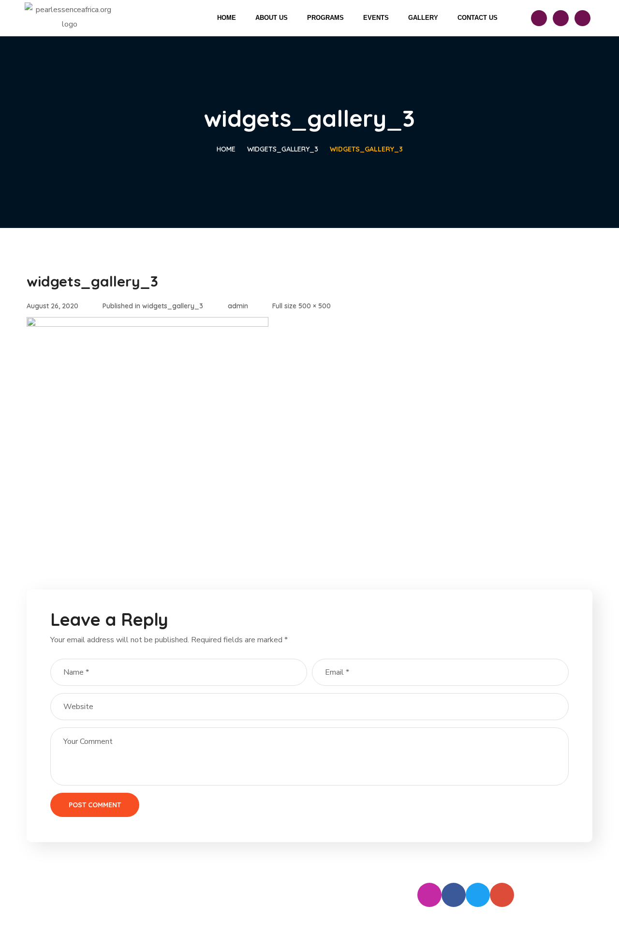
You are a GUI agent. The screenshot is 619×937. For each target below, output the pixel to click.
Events (376, 17)
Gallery (423, 17)
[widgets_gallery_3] (147, 324)
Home (226, 17)
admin (238, 306)
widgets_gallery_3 (282, 149)
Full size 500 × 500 (301, 306)
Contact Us (477, 17)
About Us (271, 17)
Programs (325, 17)
